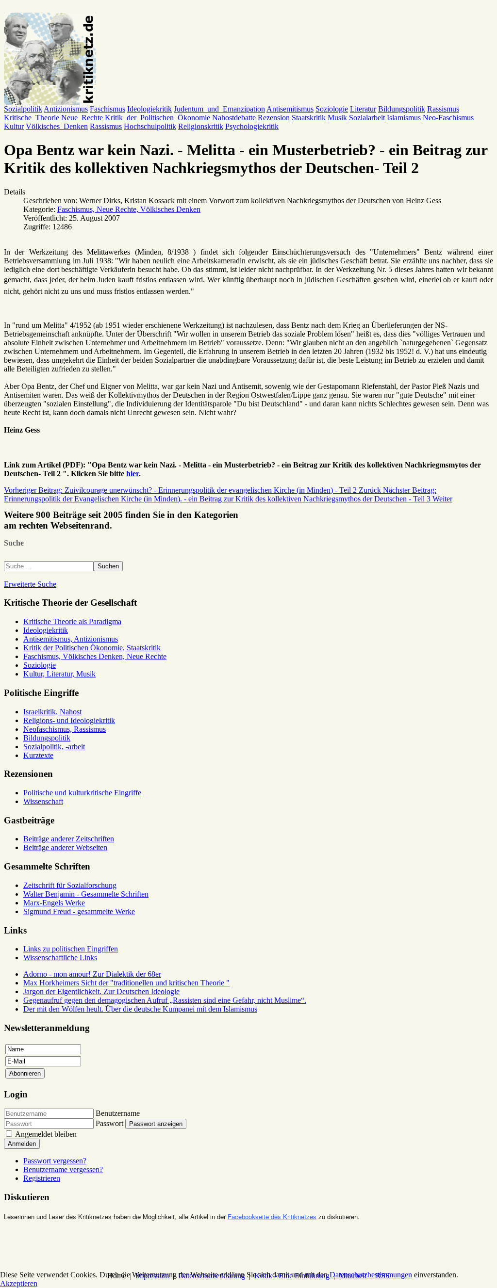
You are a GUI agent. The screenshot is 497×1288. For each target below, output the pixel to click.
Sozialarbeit (367, 117)
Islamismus (404, 117)
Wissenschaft (43, 801)
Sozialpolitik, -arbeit (54, 746)
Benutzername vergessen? (63, 1169)
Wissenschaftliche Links (60, 957)
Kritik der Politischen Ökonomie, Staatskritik (92, 648)
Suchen (108, 566)
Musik (337, 117)
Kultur (14, 126)
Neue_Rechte (82, 117)
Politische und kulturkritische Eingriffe (82, 793)
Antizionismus (66, 109)
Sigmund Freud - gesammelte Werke (79, 911)
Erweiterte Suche (30, 584)
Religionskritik (200, 126)
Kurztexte (38, 755)
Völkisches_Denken (57, 126)
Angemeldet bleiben (46, 1134)
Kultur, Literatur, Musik (59, 674)
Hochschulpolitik (150, 126)
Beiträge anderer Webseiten (65, 847)
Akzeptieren (18, 1283)
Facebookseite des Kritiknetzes (272, 1216)
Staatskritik (309, 117)
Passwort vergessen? (54, 1161)
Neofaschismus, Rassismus (64, 729)
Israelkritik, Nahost (52, 712)
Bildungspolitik (401, 109)
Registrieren (41, 1178)
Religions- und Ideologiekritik (69, 720)
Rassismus (443, 109)
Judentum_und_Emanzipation (219, 109)
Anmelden (22, 1143)
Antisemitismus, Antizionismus (70, 639)
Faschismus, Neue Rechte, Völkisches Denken (128, 209)
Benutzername (118, 1113)
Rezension (274, 117)
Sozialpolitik (23, 109)
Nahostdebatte (234, 117)
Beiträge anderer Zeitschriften (68, 839)
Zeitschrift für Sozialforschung (69, 885)
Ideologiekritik (149, 109)
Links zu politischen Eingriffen (70, 949)
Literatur (363, 109)
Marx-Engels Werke (54, 903)
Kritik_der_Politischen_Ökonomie (157, 117)
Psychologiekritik (252, 126)
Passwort (109, 1123)
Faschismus (107, 109)
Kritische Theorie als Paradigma (72, 621)
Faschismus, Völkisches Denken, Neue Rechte (94, 656)
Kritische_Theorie (31, 117)
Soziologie (331, 109)
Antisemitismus (290, 109)
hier (132, 473)
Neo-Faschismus (448, 117)
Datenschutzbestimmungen (371, 1275)
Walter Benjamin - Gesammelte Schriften (86, 894)
